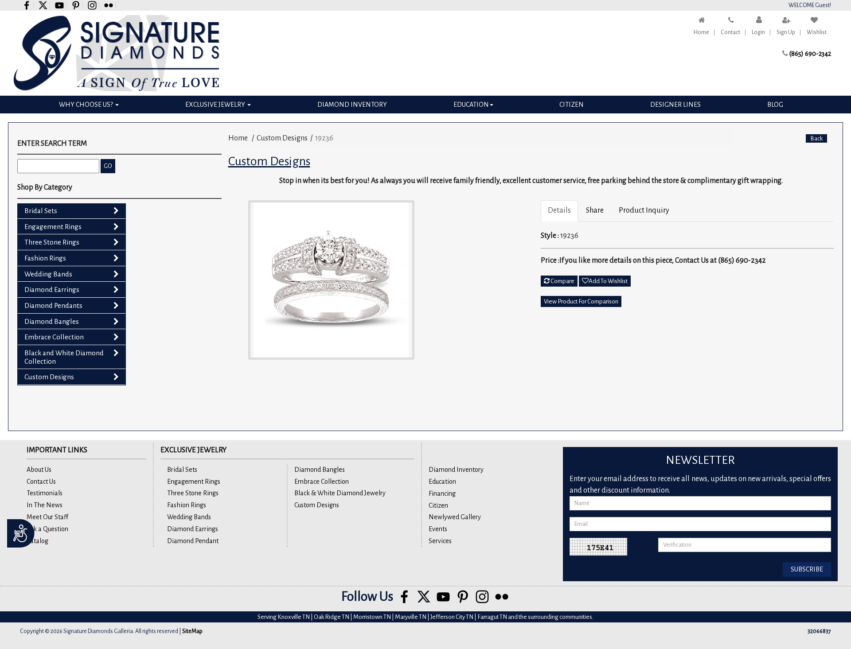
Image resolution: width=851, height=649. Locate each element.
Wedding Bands (48, 274)
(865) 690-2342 (810, 53)
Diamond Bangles (51, 321)
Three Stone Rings (51, 242)
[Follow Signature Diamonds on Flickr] (109, 5)
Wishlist (817, 32)
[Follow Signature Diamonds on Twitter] (43, 5)
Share (595, 210)
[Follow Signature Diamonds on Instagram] (92, 5)
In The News (44, 505)
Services (440, 540)
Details (559, 210)
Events (438, 528)
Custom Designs (49, 377)
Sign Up (786, 32)
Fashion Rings (45, 258)
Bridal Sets (40, 210)
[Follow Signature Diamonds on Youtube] (59, 5)
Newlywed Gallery (455, 517)
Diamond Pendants (53, 305)
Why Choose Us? (86, 104)
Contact (730, 32)
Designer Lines (675, 104)
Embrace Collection (54, 337)
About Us (39, 469)
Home (701, 32)
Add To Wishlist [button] (608, 281)
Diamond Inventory (352, 104)
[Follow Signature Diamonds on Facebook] (27, 5)
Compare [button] (562, 281)
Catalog (37, 540)
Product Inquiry (644, 210)
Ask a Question (47, 528)
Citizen (571, 104)
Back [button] (816, 138)
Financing (442, 493)
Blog (775, 104)
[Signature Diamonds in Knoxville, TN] (116, 53)
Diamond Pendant (193, 540)
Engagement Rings (53, 226)
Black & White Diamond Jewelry (340, 493)
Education (471, 104)
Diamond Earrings (51, 289)
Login (758, 32)
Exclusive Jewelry (215, 104)
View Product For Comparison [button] (581, 301)
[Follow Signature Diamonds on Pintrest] (76, 5)
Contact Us (41, 481)
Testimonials (44, 493)
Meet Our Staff (47, 517)
